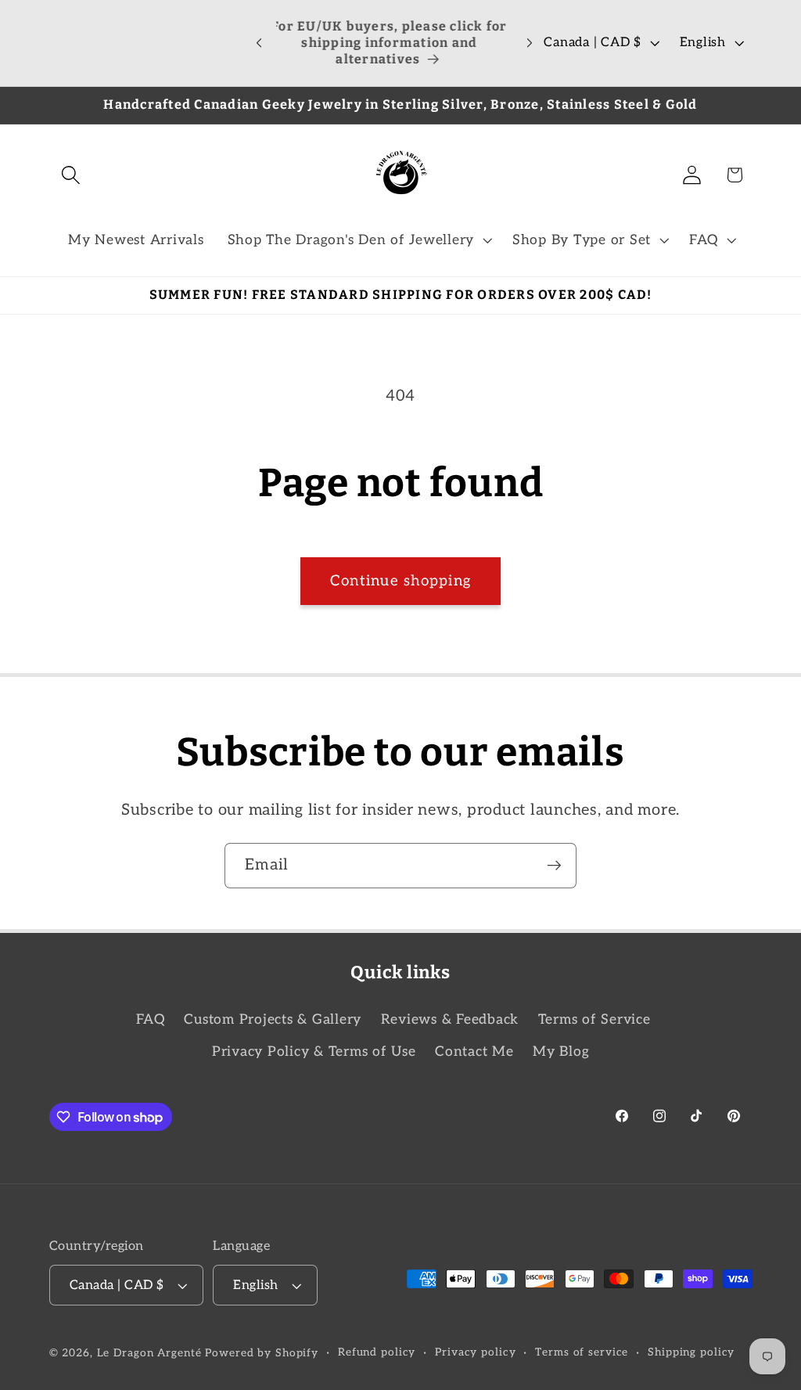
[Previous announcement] (259, 43)
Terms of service (581, 1352)
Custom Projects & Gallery (272, 1019)
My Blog (561, 1051)
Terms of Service (594, 1019)
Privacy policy (475, 1352)
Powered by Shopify (261, 1353)
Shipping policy (691, 1352)
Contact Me (474, 1051)
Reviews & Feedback (450, 1019)
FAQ (150, 1019)
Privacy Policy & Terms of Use (314, 1051)
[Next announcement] (529, 43)
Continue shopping (400, 581)
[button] (70, 174)
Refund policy (376, 1352)
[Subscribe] (554, 865)
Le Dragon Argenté (151, 1353)
